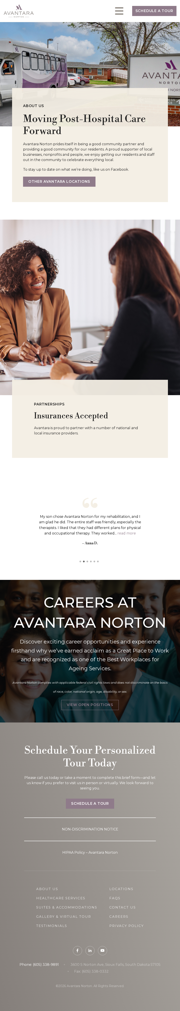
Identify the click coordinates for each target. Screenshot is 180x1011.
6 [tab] (99, 561)
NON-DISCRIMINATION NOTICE (90, 829)
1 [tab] (81, 561)
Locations (121, 889)
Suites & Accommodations (66, 907)
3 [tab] (88, 561)
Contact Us (122, 907)
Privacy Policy (126, 926)
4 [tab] (92, 561)
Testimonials (51, 926)
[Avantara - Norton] (19, 11)
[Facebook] (77, 950)
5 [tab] (95, 561)
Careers (118, 916)
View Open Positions (90, 705)
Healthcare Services (60, 898)
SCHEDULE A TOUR (90, 803)
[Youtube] (102, 950)
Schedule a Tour (154, 11)
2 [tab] (85, 561)
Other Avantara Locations (59, 181)
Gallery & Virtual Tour (63, 916)
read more (126, 533)
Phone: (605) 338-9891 (39, 964)
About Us (47, 889)
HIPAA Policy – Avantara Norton (90, 852)
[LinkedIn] (90, 950)
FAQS (115, 898)
